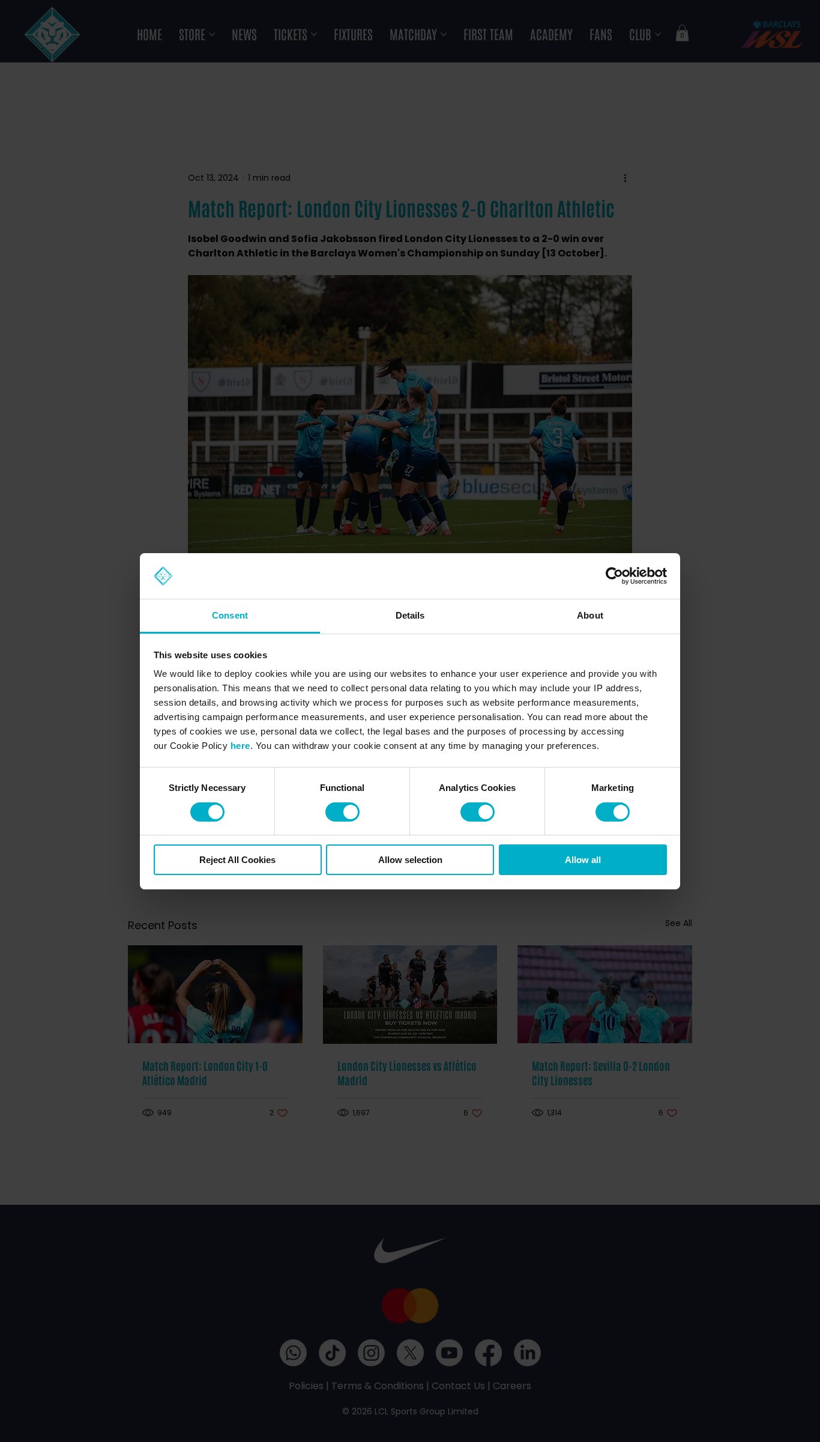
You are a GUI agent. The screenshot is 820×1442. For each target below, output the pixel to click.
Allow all (583, 860)
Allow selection (410, 860)
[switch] (342, 812)
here (240, 746)
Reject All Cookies (237, 860)
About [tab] (590, 615)
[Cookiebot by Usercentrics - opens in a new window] (614, 576)
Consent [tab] (230, 615)
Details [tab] (410, 615)
